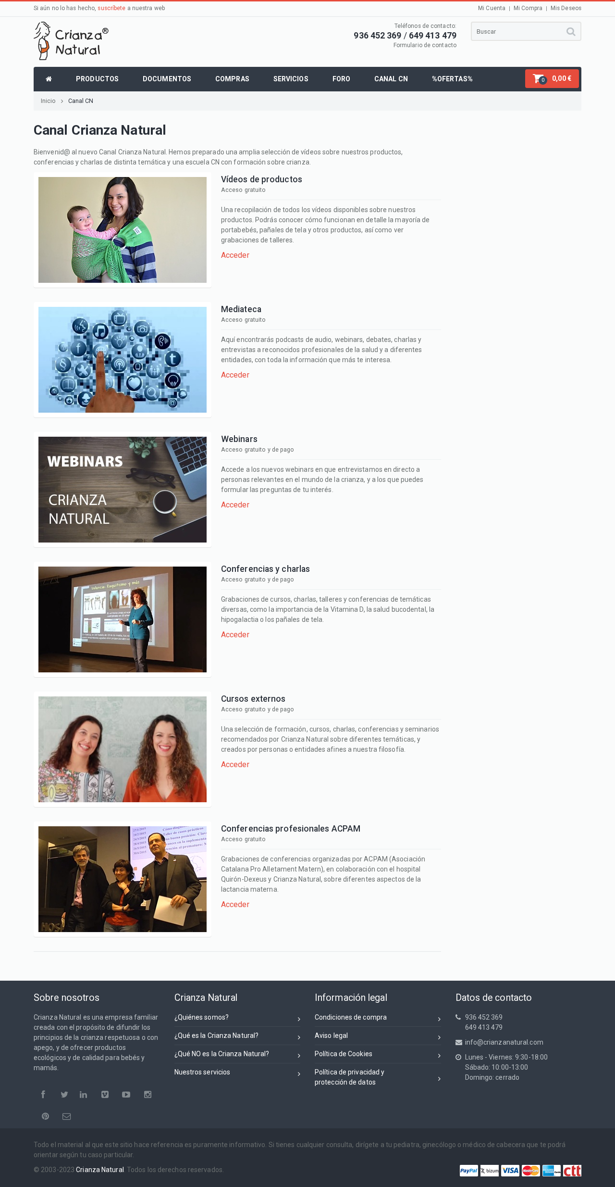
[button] (552, 78)
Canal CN (81, 100)
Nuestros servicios (202, 1072)
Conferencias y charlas (265, 569)
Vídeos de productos (261, 179)
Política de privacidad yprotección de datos (349, 1077)
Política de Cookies (343, 1054)
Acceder (235, 255)
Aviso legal (331, 1035)
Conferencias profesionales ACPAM (290, 828)
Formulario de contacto (425, 45)
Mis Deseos (566, 8)
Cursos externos (253, 699)
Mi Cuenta (491, 8)
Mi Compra (528, 8)
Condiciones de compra (351, 1017)
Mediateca (241, 309)
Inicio (48, 100)
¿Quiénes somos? (201, 1017)
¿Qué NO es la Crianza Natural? (222, 1054)
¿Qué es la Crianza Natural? (216, 1035)
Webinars (239, 439)
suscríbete (111, 8)
